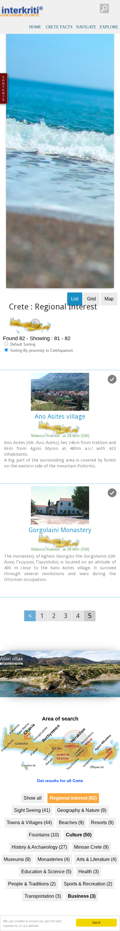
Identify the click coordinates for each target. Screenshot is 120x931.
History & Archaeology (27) (39, 858)
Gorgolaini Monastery (60, 541)
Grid (91, 310)
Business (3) (82, 907)
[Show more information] (3, 486)
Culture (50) (78, 846)
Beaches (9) (71, 833)
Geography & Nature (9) (81, 821)
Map (109, 310)
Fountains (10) (44, 846)
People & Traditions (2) (32, 895)
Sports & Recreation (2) (88, 895)
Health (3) (88, 882)
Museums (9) (17, 870)
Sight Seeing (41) (32, 821)
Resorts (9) (102, 833)
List (74, 310)
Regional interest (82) (73, 809)
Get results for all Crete (60, 792)
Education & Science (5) (46, 882)
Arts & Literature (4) (97, 870)
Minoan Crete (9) (91, 858)
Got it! (96, 922)
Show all (33, 809)
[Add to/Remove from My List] (112, 391)
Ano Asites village (60, 428)
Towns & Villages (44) (29, 833)
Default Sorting (22, 356)
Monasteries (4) (54, 870)
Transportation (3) (42, 907)
